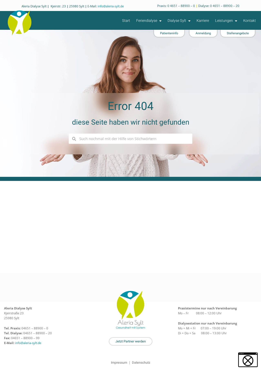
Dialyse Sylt (177, 20)
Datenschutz (141, 362)
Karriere (203, 20)
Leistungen (224, 20)
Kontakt (249, 20)
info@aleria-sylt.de (111, 6)
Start (126, 20)
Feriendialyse (146, 20)
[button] (248, 359)
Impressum (119, 362)
